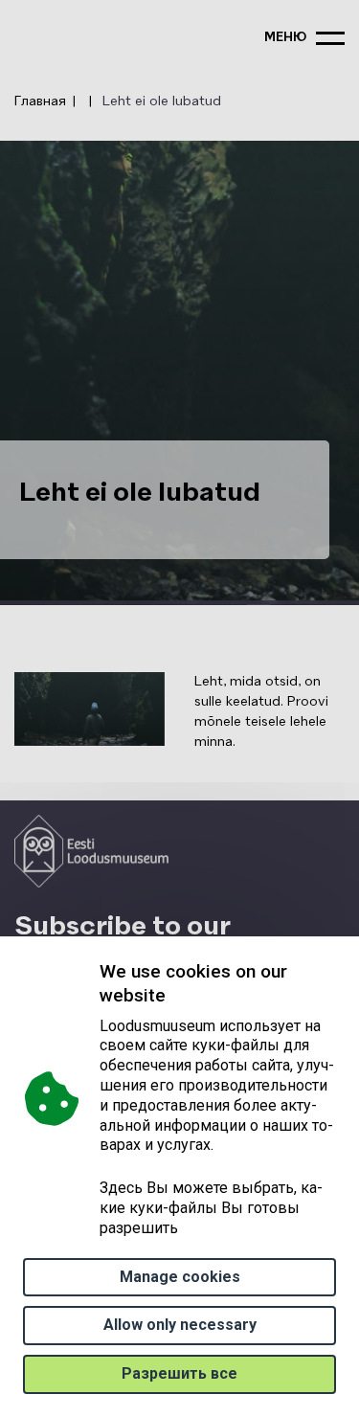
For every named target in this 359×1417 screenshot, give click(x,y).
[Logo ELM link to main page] (91, 851)
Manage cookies (180, 1277)
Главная (40, 101)
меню (285, 38)
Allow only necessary (180, 1325)
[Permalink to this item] (170, 995)
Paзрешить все (179, 1373)
